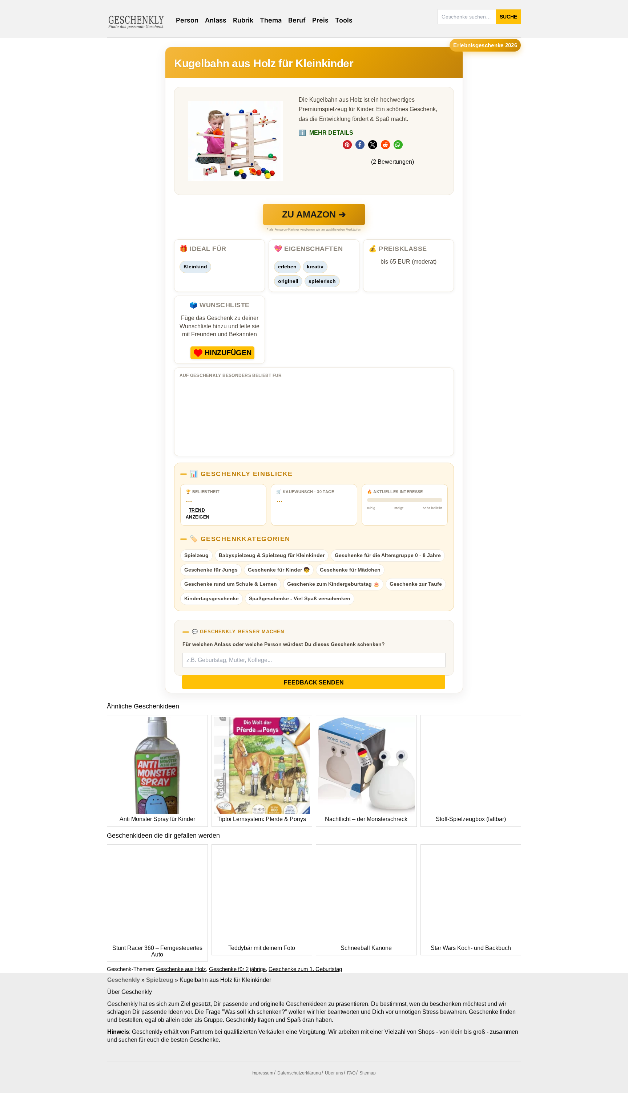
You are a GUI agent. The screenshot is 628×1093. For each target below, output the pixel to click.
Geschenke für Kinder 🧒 (279, 570)
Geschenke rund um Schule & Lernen (230, 584)
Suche (508, 17)
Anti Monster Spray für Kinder (157, 819)
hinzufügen (228, 353)
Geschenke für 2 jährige (237, 969)
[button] (347, 144)
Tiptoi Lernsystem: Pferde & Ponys (261, 819)
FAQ (351, 1073)
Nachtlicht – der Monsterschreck (366, 819)
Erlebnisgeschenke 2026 (485, 45)
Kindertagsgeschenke (211, 598)
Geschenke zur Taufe (416, 584)
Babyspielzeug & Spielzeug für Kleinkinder (272, 555)
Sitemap (367, 1073)
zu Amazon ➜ (314, 214)
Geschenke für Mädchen (350, 570)
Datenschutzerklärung (299, 1073)
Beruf (297, 20)
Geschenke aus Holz (181, 969)
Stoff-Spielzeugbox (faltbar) (471, 819)
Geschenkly (123, 980)
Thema (271, 20)
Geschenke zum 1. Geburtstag (305, 969)
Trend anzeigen (197, 514)
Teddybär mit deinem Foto (261, 948)
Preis (320, 20)
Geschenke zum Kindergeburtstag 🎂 (333, 584)
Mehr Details (326, 133)
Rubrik (243, 20)
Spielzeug (196, 555)
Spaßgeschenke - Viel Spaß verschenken (299, 598)
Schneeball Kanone (366, 948)
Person (187, 20)
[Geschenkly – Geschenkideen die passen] (136, 21)
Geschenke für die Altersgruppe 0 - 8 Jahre (388, 555)
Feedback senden (314, 682)
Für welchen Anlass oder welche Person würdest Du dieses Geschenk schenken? (283, 644)
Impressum (262, 1073)
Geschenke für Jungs (211, 570)
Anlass (215, 20)
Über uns (334, 1073)
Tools (344, 20)
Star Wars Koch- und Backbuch (471, 948)
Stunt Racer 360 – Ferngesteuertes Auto (157, 951)
